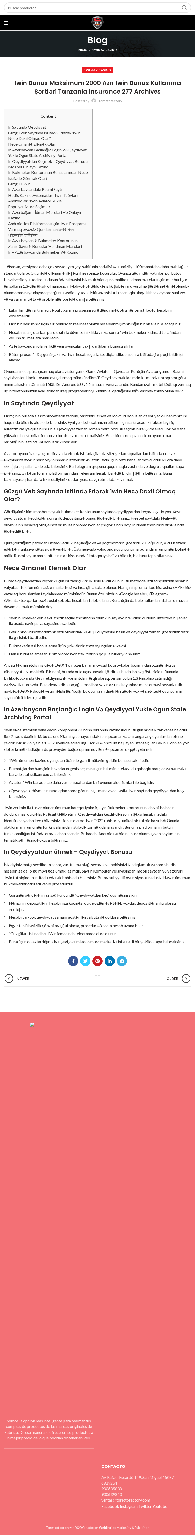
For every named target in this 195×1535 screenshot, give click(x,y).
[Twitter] (85, 961)
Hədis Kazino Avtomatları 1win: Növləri (43, 195)
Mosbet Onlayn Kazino (28, 166)
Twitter (145, 1506)
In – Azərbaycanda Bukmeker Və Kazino (43, 252)
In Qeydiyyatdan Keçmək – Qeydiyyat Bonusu (48, 161)
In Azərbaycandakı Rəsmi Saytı (35, 189)
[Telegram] (122, 961)
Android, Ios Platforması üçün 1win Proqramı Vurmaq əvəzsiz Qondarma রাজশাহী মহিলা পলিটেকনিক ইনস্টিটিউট (47, 229)
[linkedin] (110, 961)
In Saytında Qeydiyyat (27, 127)
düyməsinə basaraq (21, 524)
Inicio (82, 49)
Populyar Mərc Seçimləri (29, 206)
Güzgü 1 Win (19, 183)
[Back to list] (97, 978)
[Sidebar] (6, 467)
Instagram (129, 1506)
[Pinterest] (97, 961)
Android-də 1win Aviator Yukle (35, 200)
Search (184, 7)
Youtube (159, 1506)
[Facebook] (73, 961)
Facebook (110, 1506)
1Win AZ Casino (104, 49)
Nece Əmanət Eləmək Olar (31, 144)
